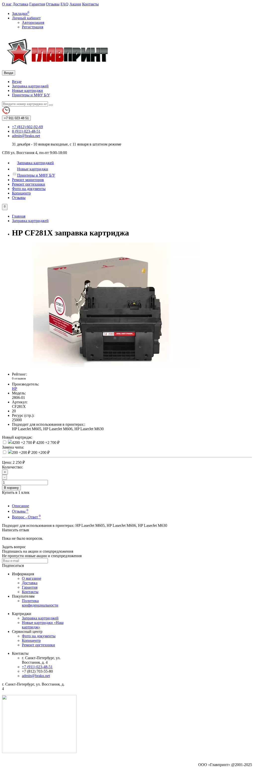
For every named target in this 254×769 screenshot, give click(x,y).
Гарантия (37, 4)
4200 (47, 442)
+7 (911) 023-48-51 (37, 667)
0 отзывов (19, 378)
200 (40, 452)
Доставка (20, 4)
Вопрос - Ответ (26, 517)
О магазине (31, 578)
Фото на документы (29, 189)
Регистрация (32, 27)
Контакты (90, 4)
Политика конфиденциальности (40, 603)
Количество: (12, 467)
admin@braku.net (36, 676)
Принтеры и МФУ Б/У (31, 95)
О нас (7, 4)
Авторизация (33, 22)
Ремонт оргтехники (28, 184)
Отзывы (53, 4)
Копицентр (21, 193)
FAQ (64, 4)
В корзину (11, 488)
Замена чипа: (13, 447)
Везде (17, 81)
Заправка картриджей (30, 86)
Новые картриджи (27, 90)
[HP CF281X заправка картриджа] (101, 366)
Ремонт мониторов (28, 180)
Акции (75, 4)
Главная (18, 216)
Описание (20, 506)
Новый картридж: (17, 437)
